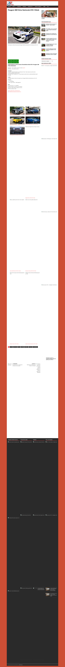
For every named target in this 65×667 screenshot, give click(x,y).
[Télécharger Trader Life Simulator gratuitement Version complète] (43, 55)
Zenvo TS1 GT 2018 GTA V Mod (15, 124)
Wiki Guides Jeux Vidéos (46, 63)
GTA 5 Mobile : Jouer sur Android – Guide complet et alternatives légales (51, 29)
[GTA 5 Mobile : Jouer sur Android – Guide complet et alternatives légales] (43, 30)
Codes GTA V (30, 6)
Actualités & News (24, 439)
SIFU (48, 6)
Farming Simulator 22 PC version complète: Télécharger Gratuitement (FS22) (51, 45)
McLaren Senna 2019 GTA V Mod (31, 270)
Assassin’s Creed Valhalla (13, 439)
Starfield (19, 6)
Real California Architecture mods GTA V (14, 91)
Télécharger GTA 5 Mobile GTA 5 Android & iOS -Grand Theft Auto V (51, 34)
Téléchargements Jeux (46, 21)
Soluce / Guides (38, 6)
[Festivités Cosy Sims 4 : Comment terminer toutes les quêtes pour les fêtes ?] (43, 359)
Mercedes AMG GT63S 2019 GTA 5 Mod (32, 124)
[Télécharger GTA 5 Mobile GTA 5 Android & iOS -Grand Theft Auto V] (43, 35)
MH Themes (21, 664)
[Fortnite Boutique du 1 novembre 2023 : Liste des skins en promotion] (35, 658)
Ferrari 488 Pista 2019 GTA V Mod (15, 270)
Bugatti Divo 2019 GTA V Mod (30, 197)
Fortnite (24, 6)
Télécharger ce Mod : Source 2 (13, 62)
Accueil (9, 6)
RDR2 (44, 6)
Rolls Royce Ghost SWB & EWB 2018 (31, 115)
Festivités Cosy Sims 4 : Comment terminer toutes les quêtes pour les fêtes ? (51, 358)
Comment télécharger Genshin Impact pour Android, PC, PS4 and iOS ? (51, 49)
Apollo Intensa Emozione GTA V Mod (31, 343)
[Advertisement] (24, 18)
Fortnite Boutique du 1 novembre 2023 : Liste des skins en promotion (41, 589)
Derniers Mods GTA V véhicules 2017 (14, 90)
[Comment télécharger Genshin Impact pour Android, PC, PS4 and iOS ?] (43, 50)
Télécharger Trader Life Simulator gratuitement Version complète (51, 54)
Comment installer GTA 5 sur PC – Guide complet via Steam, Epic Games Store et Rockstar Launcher (51, 39)
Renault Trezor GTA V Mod (14, 343)
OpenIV (24, 67)
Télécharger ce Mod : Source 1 (13, 60)
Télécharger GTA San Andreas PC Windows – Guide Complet (51, 24)
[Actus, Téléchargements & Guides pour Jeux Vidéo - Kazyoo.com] (10, 5)
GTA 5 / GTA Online (49, 439)
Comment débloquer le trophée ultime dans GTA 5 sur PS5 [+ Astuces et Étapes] (53, 589)
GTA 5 (13, 6)
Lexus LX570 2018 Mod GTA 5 (14, 115)
